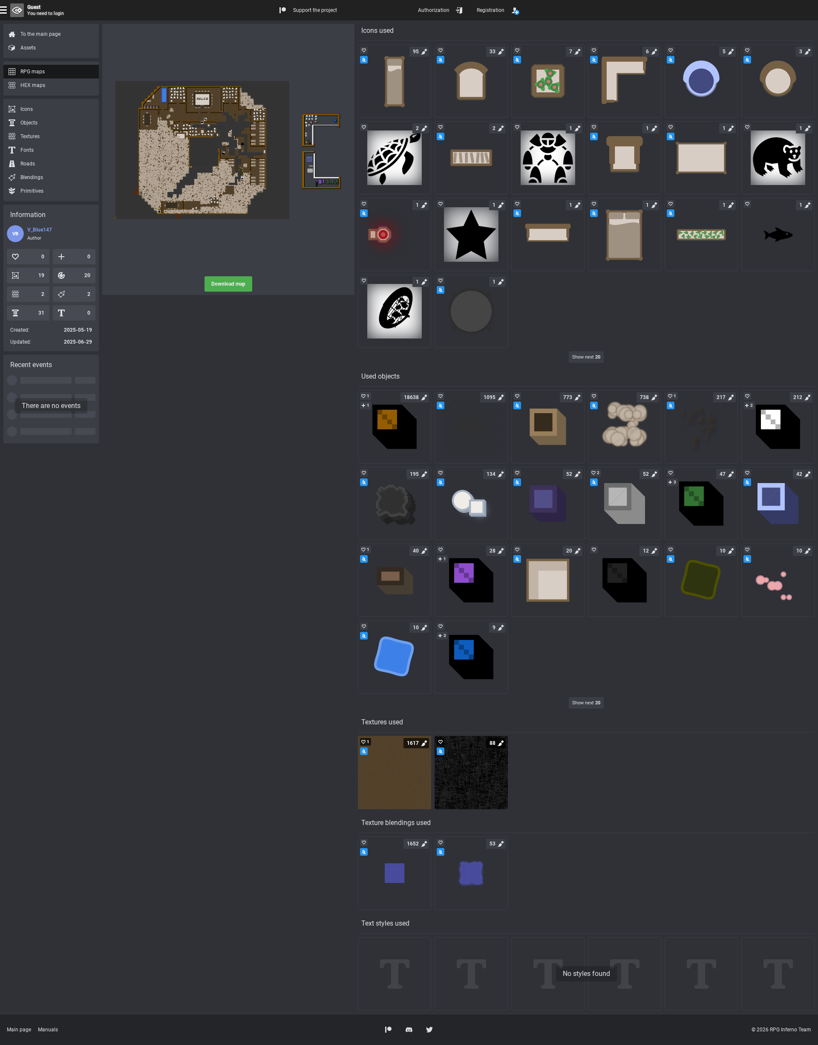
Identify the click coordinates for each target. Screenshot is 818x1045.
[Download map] (228, 150)
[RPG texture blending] (394, 873)
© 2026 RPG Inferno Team (781, 1029)
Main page (19, 1029)
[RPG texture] (394, 772)
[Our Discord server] (409, 1029)
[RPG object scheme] (394, 427)
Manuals (48, 1029)
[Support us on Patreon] (388, 1029)
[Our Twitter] (429, 1029)
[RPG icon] (394, 81)
